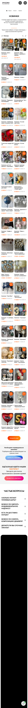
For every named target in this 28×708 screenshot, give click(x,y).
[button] (20, 3)
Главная (9, 10)
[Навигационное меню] (25, 2)
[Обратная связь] (23, 703)
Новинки (20, 10)
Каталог (15, 10)
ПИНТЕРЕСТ (14, 469)
